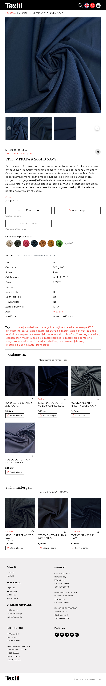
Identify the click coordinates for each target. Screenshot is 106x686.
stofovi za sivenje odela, (20, 334)
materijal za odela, (17, 344)
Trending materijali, (88, 334)
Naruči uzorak (28, 223)
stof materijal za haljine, (44, 341)
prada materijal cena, (71, 341)
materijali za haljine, (51, 327)
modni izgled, (69, 330)
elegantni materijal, (17, 341)
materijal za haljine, (27, 327)
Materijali (22, 13)
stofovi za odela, (87, 330)
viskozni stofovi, (66, 334)
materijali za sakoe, (45, 334)
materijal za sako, (54, 337)
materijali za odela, (49, 330)
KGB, (91, 327)
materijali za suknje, (75, 327)
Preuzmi (58, 311)
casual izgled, (30, 330)
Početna (10, 13)
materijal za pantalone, (78, 337)
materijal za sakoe (38, 344)
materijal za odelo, (32, 337)
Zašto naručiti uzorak (15, 229)
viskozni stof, (13, 337)
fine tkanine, (13, 330)
